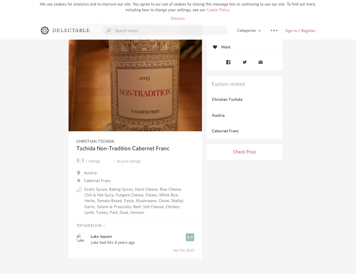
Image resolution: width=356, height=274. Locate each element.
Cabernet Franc (225, 130)
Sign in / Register (300, 30)
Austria (218, 115)
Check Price (244, 151)
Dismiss (178, 18)
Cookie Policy (217, 9)
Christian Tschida (227, 99)
